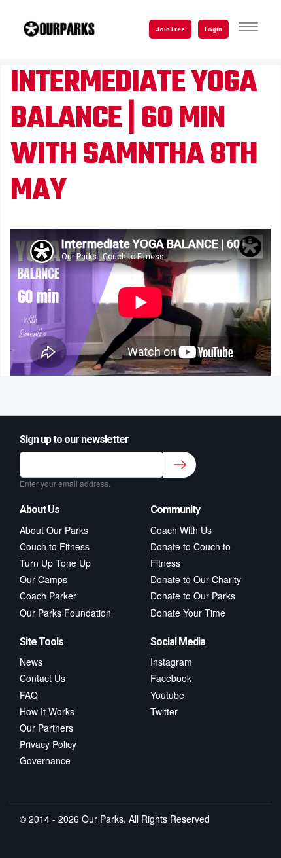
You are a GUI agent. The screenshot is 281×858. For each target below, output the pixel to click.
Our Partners (46, 727)
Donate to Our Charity (195, 579)
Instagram (171, 661)
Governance (45, 760)
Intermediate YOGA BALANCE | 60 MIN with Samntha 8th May (133, 137)
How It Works (47, 711)
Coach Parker (48, 595)
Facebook (170, 678)
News (31, 661)
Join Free (170, 29)
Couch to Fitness (55, 546)
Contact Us (42, 678)
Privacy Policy (48, 744)
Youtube (167, 695)
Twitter (164, 711)
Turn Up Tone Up (55, 562)
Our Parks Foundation (65, 612)
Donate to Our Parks (192, 595)
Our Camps (43, 579)
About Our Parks (54, 530)
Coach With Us (181, 530)
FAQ (29, 695)
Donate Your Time (187, 612)
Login (213, 29)
